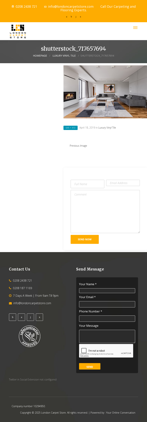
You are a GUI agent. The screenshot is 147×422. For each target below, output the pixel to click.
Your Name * (88, 284)
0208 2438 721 (26, 6)
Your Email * (87, 297)
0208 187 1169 (22, 288)
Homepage (40, 55)
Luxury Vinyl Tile (64, 55)
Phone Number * (90, 311)
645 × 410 (70, 127)
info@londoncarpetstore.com (71, 6)
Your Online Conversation (120, 412)
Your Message (88, 326)
